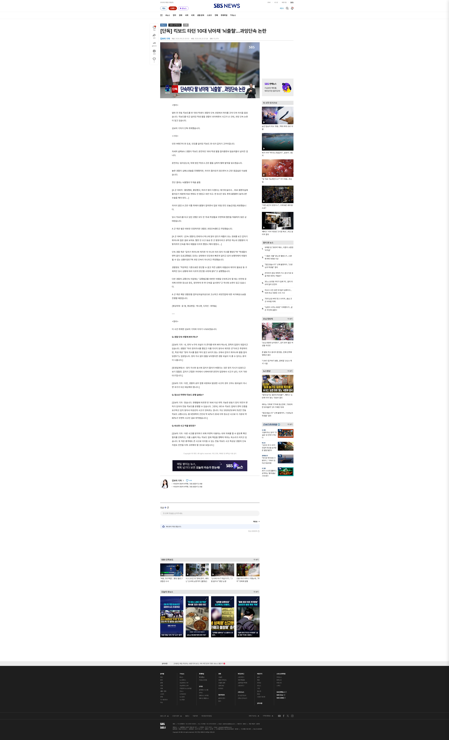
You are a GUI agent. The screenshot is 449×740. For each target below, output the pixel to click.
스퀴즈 (278, 685)
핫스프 (263, 443)
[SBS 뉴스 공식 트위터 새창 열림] (288, 716)
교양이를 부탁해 (242, 683)
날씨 (258, 677)
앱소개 (259, 691)
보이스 (201, 693)
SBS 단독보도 (175, 25)
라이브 (259, 683)
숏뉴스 (259, 685)
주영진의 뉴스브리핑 (185, 688)
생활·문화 (200, 15)
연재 (219, 673)
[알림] (292, 8)
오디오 (201, 685)
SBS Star (280, 694)
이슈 (161, 702)
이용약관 (195, 716)
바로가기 (259, 673)
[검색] (287, 8)
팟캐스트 (279, 680)
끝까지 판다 (221, 698)
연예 (216, 15)
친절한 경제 (221, 683)
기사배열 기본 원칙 (246, 729)
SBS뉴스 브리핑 (203, 695)
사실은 (220, 677)
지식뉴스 (279, 677)
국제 (192, 15)
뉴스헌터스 (183, 680)
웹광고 (187, 716)
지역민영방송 (268, 716)
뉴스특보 (182, 700)
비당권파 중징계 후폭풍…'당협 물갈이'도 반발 (187, 484)
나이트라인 (183, 694)
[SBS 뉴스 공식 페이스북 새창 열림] (284, 716)
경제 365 (221, 685)
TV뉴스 (233, 15)
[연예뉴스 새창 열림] (277, 87)
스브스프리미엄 (281, 673)
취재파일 (224, 15)
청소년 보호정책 (257, 729)
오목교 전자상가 (242, 698)
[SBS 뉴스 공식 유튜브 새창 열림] (279, 716)
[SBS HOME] (291, 2)
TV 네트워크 (164, 700)
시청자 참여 (177, 716)
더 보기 (255, 559)
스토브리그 (241, 685)
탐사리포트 (221, 694)
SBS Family (254, 716)
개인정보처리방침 (206, 716)
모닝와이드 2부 (184, 685)
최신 (161, 677)
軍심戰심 (202, 677)
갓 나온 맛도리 (242, 695)
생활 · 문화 (163, 691)
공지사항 (259, 703)
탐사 (219, 701)
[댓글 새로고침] (168, 508)
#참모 (282, 8)
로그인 (276, 2)
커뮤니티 (279, 683)
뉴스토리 (182, 697)
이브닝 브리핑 (203, 680)
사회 (186, 15)
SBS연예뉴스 (281, 691)
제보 (258, 680)
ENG (269, 2)
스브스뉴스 (241, 691)
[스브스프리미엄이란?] (279, 424)
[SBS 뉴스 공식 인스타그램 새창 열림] (292, 716)
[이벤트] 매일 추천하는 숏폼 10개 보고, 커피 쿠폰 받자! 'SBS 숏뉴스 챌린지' (198, 663)
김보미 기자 (177, 480)
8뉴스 (167, 15)
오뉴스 (181, 691)
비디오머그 (241, 673)
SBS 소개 (164, 716)
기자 (258, 688)
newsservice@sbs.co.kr (225, 727)
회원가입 (284, 2)
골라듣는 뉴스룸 (203, 690)
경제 (180, 15)
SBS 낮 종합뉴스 (204, 698)
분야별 (162, 673)
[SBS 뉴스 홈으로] (227, 6)
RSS (258, 694)
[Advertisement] (210, 545)
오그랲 (263, 430)
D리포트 (220, 688)
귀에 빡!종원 (241, 680)
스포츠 (209, 15)
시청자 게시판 (261, 697)
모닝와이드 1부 (184, 683)
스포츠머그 (241, 677)
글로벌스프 (265, 455)
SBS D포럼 (280, 697)
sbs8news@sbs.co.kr (229, 724)
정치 (174, 15)
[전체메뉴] (161, 15)
